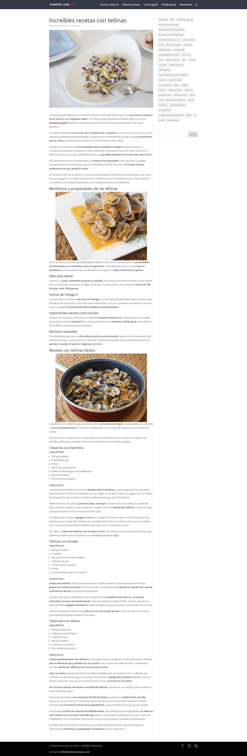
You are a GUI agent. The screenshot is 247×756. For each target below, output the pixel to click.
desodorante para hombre (169, 55)
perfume (162, 90)
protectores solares (177, 105)
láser (184, 60)
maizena (192, 60)
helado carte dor (172, 60)
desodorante (179, 50)
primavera (163, 105)
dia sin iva (186, 55)
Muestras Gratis (131, 5)
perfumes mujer (165, 95)
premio (191, 100)
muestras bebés (175, 80)
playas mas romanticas (176, 100)
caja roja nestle (189, 40)
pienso (161, 100)
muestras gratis (165, 85)
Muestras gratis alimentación (59, 26)
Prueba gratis (169, 5)
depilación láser (165, 50)
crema (161, 45)
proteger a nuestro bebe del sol (171, 115)
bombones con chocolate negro (171, 35)
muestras (162, 80)
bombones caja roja (185, 19)
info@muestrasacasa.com (75, 751)
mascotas (162, 65)
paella (176, 85)
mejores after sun (176, 65)
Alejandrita (163, 19)
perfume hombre (175, 90)
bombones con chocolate (169, 24)
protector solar (165, 110)
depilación (188, 45)
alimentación (88, 262)
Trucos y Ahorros (109, 5)
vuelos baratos (173, 120)
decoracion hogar (174, 45)
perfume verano (180, 95)
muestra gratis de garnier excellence (173, 75)
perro (192, 95)
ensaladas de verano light (105, 535)
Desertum (86, 471)
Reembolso (186, 5)
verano (161, 120)
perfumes (189, 90)
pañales (185, 85)
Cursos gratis (151, 5)
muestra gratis (164, 70)
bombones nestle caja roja (169, 40)
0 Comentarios (76, 26)
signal (189, 115)
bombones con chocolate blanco (171, 29)
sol (195, 115)
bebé (172, 19)
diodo (161, 60)
